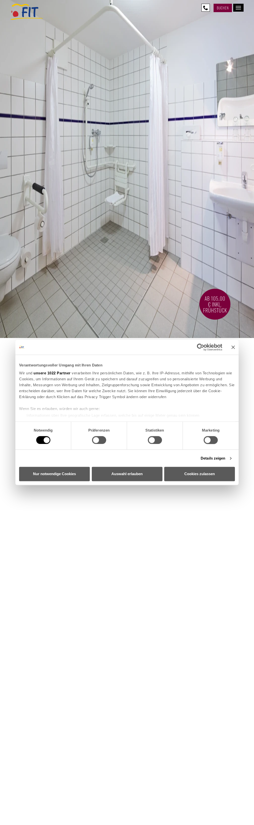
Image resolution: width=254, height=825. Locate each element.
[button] (127, 769)
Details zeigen (213, 458)
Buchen (223, 7)
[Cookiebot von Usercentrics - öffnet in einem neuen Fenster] (200, 347)
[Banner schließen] (233, 347)
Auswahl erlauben (127, 474)
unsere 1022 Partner (52, 373)
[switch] (99, 440)
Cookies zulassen (199, 474)
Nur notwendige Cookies (54, 474)
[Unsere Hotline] (205, 7)
